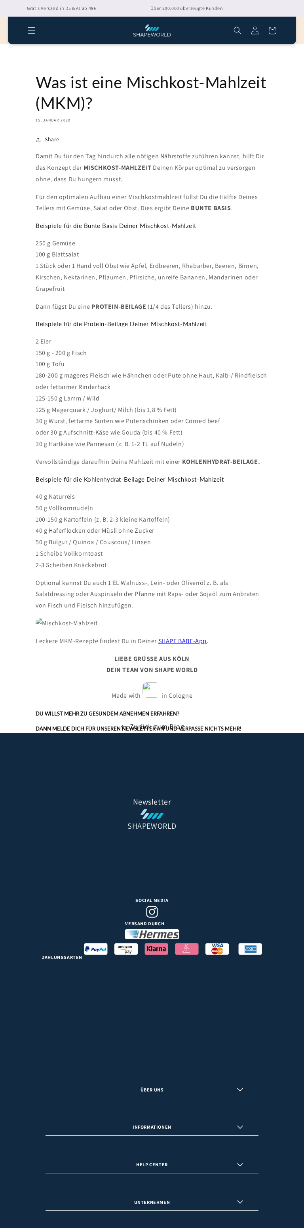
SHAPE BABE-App (182, 641)
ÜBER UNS (152, 1090)
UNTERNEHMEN (152, 1202)
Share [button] (52, 139)
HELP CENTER (152, 1164)
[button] (31, 30)
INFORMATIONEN (152, 1127)
